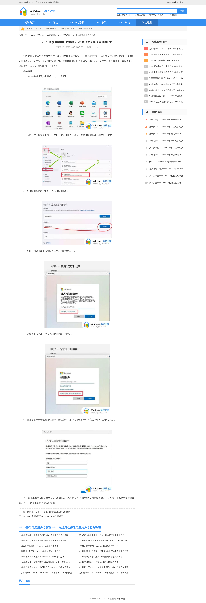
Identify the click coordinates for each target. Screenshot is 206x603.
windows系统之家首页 (176, 2)
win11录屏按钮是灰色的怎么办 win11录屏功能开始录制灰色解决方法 (167, 90)
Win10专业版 (51, 29)
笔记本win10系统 (34, 29)
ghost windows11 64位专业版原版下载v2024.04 (167, 162)
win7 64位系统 (172, 15)
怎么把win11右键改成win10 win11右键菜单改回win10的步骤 (46, 573)
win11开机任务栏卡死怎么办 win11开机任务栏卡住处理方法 (167, 102)
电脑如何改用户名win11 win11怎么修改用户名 (99, 546)
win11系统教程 (64, 35)
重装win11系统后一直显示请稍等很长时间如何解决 (49, 512)
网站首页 (30, 22)
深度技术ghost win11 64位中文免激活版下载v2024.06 (167, 127)
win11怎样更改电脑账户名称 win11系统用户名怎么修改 (44, 535)
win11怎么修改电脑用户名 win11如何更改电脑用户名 (43, 541)
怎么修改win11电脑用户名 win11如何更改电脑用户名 (101, 535)
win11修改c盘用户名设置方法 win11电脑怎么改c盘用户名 (103, 541)
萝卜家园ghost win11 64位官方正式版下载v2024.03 (167, 183)
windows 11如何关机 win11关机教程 (164, 60)
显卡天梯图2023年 (123, 15)
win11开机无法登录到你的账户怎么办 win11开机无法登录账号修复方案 (47, 567)
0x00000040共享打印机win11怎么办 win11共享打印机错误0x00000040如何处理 (167, 78)
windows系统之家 (36, 35)
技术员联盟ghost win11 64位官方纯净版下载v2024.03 (167, 176)
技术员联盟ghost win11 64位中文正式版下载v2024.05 (167, 148)
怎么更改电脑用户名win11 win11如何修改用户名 (41, 546)
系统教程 (147, 22)
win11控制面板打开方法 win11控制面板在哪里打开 (100, 562)
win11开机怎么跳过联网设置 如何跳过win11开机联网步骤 (103, 567)
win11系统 (124, 22)
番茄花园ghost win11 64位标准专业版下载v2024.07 (167, 120)
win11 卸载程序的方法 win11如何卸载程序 (45, 516)
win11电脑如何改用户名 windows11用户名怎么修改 (42, 557)
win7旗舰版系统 (68, 29)
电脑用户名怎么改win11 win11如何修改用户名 (40, 551)
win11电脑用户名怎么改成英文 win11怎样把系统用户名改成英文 (105, 551)
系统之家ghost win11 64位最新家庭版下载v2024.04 (167, 155)
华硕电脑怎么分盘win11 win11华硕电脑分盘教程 (167, 96)
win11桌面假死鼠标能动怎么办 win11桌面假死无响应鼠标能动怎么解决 (167, 84)
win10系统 (52, 22)
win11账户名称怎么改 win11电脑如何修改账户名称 (100, 557)
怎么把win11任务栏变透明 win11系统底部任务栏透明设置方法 (105, 573)
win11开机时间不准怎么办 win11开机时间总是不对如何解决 (167, 55)
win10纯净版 (77, 22)
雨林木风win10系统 (156, 15)
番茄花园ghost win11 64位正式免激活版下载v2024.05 (167, 141)
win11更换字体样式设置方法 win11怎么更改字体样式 (167, 66)
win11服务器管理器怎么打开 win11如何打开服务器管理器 (167, 72)
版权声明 (121, 599)
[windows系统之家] (38, 11)
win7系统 (101, 22)
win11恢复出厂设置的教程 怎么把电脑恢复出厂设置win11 (45, 562)
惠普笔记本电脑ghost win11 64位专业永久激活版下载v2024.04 (167, 169)
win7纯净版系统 (85, 29)
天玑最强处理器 (140, 15)
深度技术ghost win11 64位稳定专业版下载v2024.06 (167, 134)
